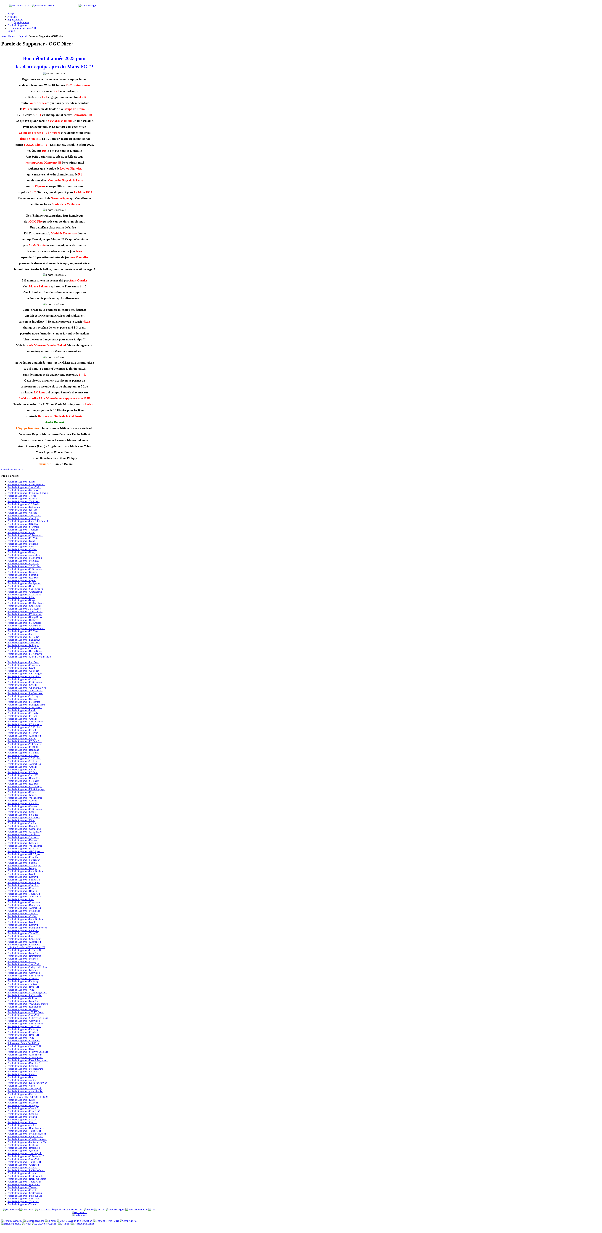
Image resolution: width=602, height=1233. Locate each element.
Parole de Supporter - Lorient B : (24, 944)
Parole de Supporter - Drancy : (23, 876)
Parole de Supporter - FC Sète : (23, 716)
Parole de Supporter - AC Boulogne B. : (27, 992)
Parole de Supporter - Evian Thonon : (26, 484)
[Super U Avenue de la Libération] (74, 1221)
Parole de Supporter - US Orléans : (25, 614)
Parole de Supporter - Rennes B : (24, 987)
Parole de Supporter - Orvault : (23, 826)
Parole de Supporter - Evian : (22, 541)
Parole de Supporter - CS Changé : (25, 673)
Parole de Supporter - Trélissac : (23, 984)
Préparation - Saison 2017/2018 (23, 1043)
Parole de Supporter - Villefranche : (25, 611)
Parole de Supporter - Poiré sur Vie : (25, 1136)
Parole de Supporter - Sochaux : (23, 574)
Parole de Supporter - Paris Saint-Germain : (29, 521)
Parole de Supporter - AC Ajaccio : (25, 831)
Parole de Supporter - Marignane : (24, 583)
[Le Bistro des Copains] (44, 1223)
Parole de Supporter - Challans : (23, 1145)
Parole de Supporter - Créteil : (22, 685)
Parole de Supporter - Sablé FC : (24, 775)
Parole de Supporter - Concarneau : (25, 606)
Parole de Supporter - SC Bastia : (24, 504)
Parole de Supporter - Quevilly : (23, 518)
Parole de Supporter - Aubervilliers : (25, 1057)
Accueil (5, 36)
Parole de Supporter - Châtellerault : (25, 1176)
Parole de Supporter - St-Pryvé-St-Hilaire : (28, 967)
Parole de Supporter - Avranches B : (25, 1054)
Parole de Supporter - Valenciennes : (25, 797)
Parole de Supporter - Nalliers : (23, 998)
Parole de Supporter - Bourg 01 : (24, 778)
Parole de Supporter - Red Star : (23, 577)
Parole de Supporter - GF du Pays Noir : (27, 687)
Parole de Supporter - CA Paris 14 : (25, 625)
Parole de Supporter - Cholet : (22, 549)
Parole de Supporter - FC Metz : (23, 538)
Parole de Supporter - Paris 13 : (23, 634)
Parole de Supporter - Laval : (22, 668)
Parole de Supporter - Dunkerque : (25, 639)
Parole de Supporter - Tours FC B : (25, 1046)
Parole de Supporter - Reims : (22, 498)
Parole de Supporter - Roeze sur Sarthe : (27, 1178)
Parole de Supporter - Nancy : (22, 552)
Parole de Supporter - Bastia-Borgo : (26, 651)
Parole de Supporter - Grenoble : (24, 490)
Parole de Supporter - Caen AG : (24, 1108)
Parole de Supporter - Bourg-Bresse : (26, 617)
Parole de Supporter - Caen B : (23, 1066)
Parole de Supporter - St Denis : (23, 526)
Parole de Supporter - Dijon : (22, 580)
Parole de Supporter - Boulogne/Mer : (26, 704)
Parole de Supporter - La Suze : (23, 930)
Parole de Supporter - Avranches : (24, 555)
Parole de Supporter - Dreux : (22, 1071)
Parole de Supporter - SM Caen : (24, 642)
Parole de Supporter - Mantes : (23, 958)
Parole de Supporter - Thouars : (23, 1201)
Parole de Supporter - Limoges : (23, 953)
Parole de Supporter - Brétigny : (23, 645)
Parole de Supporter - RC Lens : (23, 563)
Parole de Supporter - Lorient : (23, 843)
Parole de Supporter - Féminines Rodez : (28, 493)
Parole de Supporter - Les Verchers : (25, 693)
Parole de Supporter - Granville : (24, 972)
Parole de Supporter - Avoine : (22, 1080)
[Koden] (26, 1223)
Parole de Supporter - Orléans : (23, 510)
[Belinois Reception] (34, 1221)
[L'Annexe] (64, 1223)
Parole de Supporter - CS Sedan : (24, 637)
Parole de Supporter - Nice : (21, 820)
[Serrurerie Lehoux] (11, 1223)
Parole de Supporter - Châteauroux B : (26, 1156)
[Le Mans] (50, 1221)
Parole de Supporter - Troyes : (22, 495)
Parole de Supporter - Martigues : (24, 560)
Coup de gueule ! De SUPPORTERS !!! (28, 1097)
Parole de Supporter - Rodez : (22, 792)
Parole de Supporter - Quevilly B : (24, 1063)
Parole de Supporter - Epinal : (22, 572)
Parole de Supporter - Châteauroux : (25, 535)
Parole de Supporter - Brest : (22, 586)
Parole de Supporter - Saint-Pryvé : (25, 1088)
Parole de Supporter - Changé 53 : (24, 1111)
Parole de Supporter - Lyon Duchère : (26, 871)
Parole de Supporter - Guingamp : (24, 507)
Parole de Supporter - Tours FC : (24, 893)
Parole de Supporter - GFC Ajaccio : (26, 851)
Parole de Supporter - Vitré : (21, 989)
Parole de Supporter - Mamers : (23, 1116)
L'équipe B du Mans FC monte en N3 (26, 947)
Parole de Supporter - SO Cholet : (24, 566)
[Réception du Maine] (82, 1223)
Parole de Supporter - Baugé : (22, 868)
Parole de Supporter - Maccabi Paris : (26, 1068)
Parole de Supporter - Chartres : (23, 978)
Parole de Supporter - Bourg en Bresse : (27, 927)
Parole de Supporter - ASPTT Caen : (26, 1012)
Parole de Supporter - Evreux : (23, 1094)
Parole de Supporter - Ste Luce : (23, 814)
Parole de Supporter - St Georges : (24, 696)
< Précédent (7, 469)
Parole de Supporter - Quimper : (23, 1150)
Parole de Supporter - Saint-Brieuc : (25, 589)
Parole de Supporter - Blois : (22, 1077)
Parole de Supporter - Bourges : (23, 1105)
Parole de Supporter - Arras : (22, 961)
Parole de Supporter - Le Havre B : (25, 950)
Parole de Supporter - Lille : (21, 481)
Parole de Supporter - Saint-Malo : (24, 487)
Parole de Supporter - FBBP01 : (23, 747)
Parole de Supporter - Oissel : (22, 1049)
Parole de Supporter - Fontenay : (24, 981)
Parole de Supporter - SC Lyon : (23, 733)
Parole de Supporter (19, 36)
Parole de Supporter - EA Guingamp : (26, 789)
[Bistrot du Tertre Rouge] (106, 1221)
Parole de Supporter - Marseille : (24, 543)
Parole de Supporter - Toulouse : (24, 501)
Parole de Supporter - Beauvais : (24, 1102)
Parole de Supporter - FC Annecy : (25, 653)
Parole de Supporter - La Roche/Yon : (26, 628)
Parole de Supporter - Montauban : (25, 558)
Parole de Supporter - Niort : (22, 546)
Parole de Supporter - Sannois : (23, 862)
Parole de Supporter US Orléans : (24, 608)
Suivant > (18, 469)
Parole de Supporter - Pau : (21, 899)
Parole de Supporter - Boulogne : (24, 749)
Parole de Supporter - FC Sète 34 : (25, 741)
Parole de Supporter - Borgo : (22, 600)
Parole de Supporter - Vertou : (22, 1204)
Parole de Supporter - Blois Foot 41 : (26, 1128)
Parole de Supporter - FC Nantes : (24, 701)
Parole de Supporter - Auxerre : (23, 800)
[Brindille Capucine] (12, 1221)
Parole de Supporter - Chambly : (24, 857)
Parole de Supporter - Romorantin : (25, 956)
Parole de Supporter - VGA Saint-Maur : (28, 1003)
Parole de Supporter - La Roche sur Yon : (28, 1083)
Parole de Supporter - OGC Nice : (24, 524)
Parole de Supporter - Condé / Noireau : (27, 1139)
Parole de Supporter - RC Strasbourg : (26, 603)
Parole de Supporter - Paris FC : (23, 803)
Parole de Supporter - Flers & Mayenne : (28, 1060)
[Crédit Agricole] (128, 1221)
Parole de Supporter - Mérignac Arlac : (27, 1133)
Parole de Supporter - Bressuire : (24, 1147)
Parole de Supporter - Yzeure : (22, 1187)
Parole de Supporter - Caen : (22, 812)
